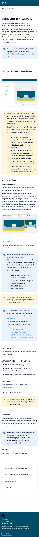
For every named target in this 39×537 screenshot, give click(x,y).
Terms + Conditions (7, 523)
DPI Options (7, 487)
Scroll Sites (25, 526)
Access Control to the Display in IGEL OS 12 (18, 475)
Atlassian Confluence (7, 528)
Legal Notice (5, 519)
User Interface (12, 8)
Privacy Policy (5, 521)
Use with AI (8, 14)
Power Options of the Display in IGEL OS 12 (18, 468)
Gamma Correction (10, 481)
